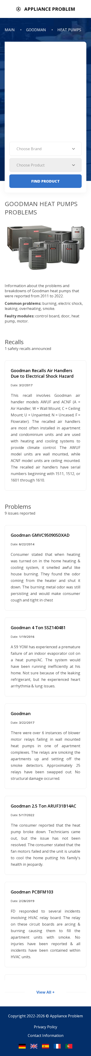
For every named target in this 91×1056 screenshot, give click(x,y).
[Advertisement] (45, 94)
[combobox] (45, 149)
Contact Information (45, 1035)
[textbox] (45, 149)
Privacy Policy (45, 1026)
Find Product (45, 181)
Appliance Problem (66, 1016)
